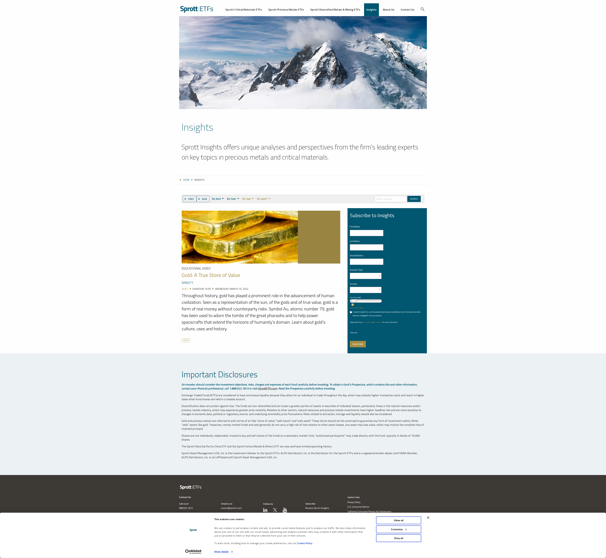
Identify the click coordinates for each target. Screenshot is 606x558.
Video (185, 289)
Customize (397, 529)
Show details (221, 551)
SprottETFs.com (267, 388)
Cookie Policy (304, 543)
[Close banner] (428, 517)
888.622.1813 (186, 508)
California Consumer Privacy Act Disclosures (369, 511)
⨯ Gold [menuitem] (202, 199)
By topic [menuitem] (231, 199)
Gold (186, 340)
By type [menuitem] (246, 199)
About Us (388, 9)
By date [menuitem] (216, 199)
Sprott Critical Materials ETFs (243, 9)
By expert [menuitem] (262, 199)
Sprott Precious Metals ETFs (286, 9)
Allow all (398, 520)
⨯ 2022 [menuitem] (189, 199)
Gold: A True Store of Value (211, 275)
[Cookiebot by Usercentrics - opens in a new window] (193, 551)
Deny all (398, 538)
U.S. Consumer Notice (358, 506)
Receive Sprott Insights (317, 508)
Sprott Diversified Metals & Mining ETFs (335, 9)
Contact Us (407, 9)
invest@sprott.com (231, 508)
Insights (371, 9)
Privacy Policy (367, 322)
